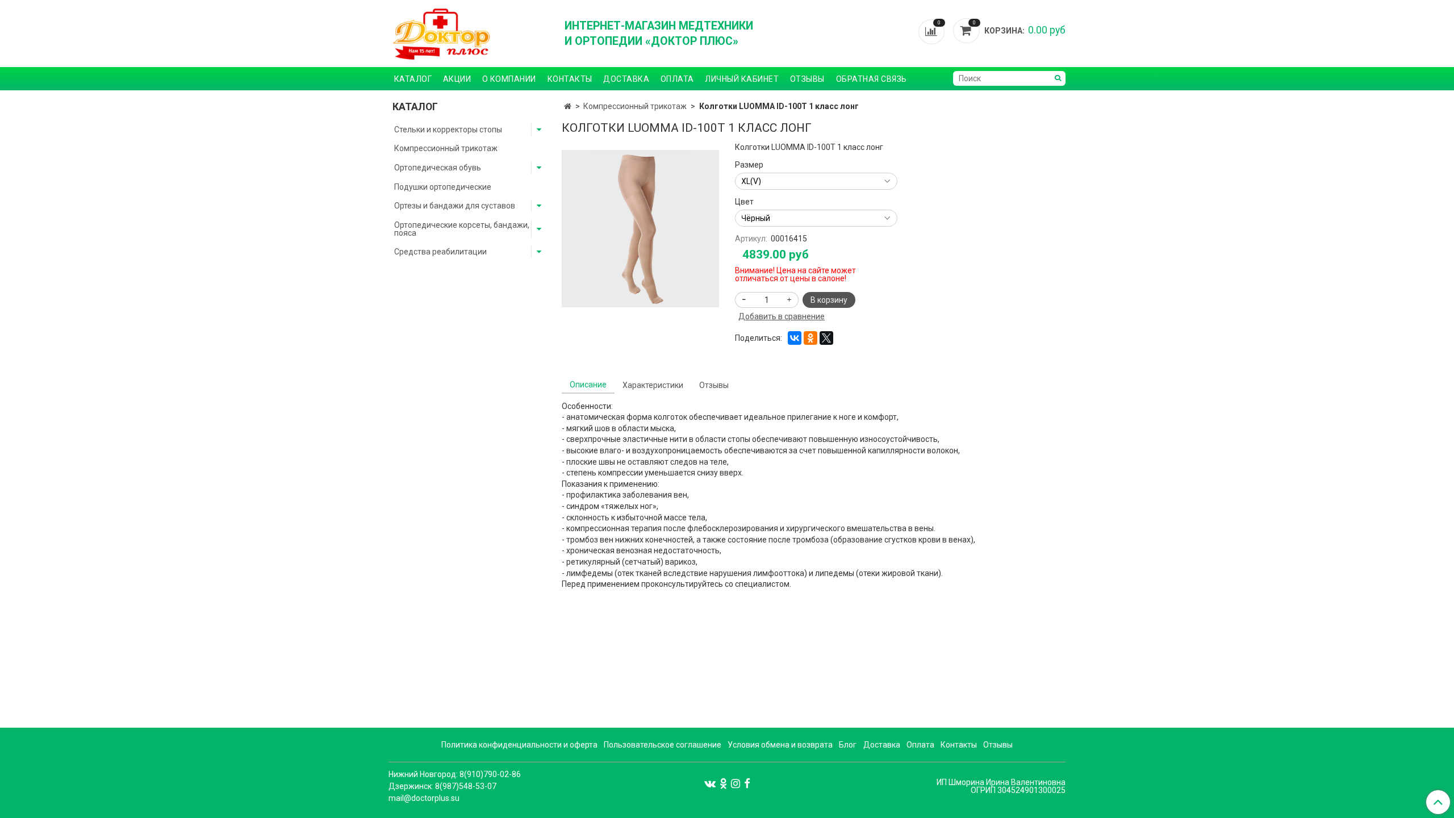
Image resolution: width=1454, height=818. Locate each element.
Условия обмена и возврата (780, 744)
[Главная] (567, 106)
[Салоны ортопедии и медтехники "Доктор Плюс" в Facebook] (747, 782)
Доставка (626, 79)
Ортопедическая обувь (437, 167)
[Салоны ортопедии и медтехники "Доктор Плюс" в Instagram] (735, 782)
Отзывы (807, 79)
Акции (457, 79)
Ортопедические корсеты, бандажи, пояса (461, 228)
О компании (509, 79)
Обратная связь (871, 79)
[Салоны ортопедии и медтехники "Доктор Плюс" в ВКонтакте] (710, 782)
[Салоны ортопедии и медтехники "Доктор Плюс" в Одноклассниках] (723, 782)
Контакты (570, 79)
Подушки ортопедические (442, 186)
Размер (749, 165)
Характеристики (652, 385)
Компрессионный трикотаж (635, 106)
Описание (588, 384)
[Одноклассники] (810, 338)
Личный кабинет (742, 79)
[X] (826, 338)
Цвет (744, 202)
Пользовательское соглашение (662, 744)
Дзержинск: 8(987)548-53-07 (442, 786)
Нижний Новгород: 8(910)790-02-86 (454, 774)
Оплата (677, 79)
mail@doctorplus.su (423, 798)
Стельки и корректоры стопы (448, 129)
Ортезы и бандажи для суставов (454, 205)
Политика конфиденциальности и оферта (519, 744)
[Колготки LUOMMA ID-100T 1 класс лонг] (640, 227)
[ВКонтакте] (794, 338)
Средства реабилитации (440, 251)
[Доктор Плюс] (468, 33)
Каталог (413, 79)
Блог (847, 744)
